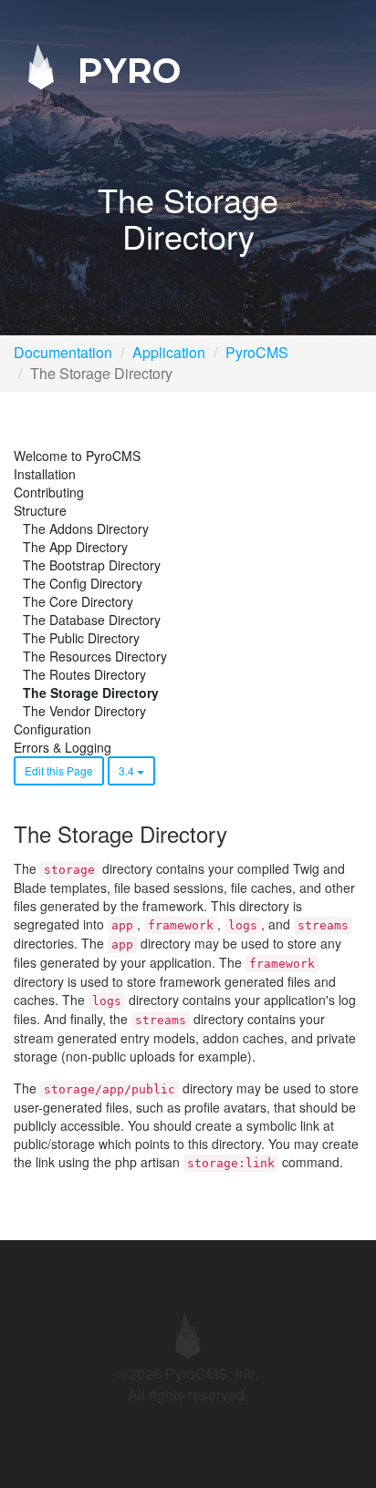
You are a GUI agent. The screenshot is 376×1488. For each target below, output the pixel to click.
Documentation (63, 352)
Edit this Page (59, 770)
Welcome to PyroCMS (77, 455)
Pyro (124, 69)
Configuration (52, 729)
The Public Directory (81, 638)
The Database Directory (92, 620)
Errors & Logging (62, 747)
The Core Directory (78, 601)
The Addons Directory (86, 528)
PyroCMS (256, 352)
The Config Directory (82, 583)
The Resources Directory (95, 656)
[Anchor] (237, 833)
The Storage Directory (91, 692)
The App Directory (75, 547)
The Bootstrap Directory (92, 565)
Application (168, 352)
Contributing (49, 492)
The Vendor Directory (84, 711)
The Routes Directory (84, 674)
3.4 (128, 770)
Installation (45, 474)
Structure (40, 510)
